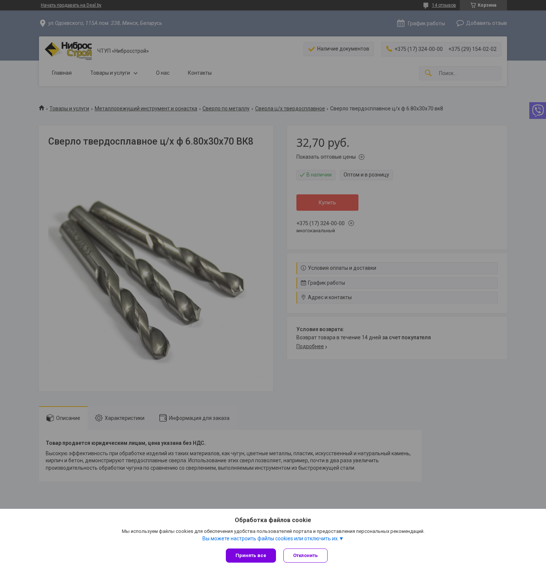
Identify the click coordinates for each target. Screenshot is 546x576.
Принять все (250, 555)
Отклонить (305, 555)
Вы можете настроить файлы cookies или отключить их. (270, 538)
